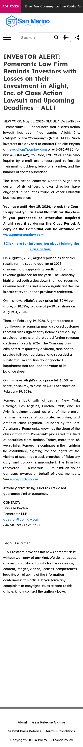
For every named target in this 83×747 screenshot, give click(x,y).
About (22, 722)
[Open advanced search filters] (66, 37)
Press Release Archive (48, 722)
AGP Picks (10, 6)
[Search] (56, 37)
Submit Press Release (25, 731)
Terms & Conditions (60, 731)
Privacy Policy (62, 740)
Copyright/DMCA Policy (28, 740)
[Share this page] (77, 37)
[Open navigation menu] (7, 37)
